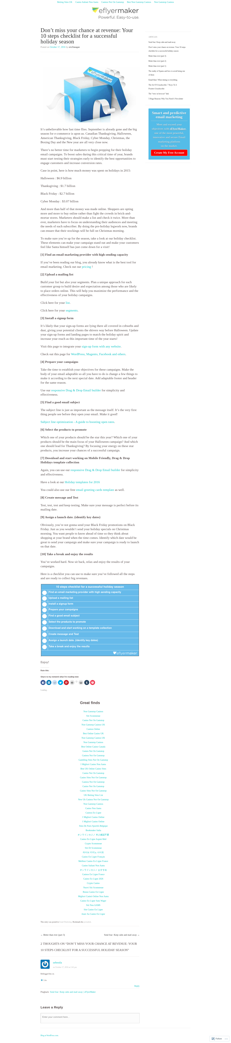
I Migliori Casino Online (93, 817)
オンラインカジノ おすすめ (93, 870)
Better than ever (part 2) (157, 61)
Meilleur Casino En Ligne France (93, 861)
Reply (137, 986)
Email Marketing (65, 922)
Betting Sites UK (64, 2)
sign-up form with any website (101, 346)
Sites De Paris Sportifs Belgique (93, 826)
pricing (86, 266)
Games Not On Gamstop (93, 751)
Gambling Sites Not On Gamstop (93, 760)
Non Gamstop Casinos (164, 2)
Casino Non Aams (93, 808)
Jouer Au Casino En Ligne (93, 914)
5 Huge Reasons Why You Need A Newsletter (165, 99)
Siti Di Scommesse (93, 848)
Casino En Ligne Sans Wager (93, 901)
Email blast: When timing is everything (162, 80)
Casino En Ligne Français (93, 857)
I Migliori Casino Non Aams (93, 764)
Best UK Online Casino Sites (93, 769)
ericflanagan (74, 47)
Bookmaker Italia (93, 830)
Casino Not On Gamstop (93, 720)
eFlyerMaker (178, 128)
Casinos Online (93, 729)
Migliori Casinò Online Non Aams (93, 896)
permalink (87, 922)
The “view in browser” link (158, 94)
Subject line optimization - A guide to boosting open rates (77, 422)
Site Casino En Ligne (93, 909)
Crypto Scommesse (93, 843)
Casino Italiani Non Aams (86, 2)
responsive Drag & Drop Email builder (76, 390)
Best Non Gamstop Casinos (139, 2)
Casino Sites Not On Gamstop (93, 777)
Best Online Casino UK (93, 733)
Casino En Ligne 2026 (93, 879)
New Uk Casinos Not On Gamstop (93, 799)
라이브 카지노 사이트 (93, 852)
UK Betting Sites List (93, 795)
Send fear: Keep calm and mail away (122, 935)
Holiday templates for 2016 (82, 482)
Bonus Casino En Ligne (93, 892)
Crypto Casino (93, 883)
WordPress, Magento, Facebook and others (98, 354)
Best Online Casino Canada (93, 747)
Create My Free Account (169, 152)
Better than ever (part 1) (157, 66)
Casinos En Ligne (93, 813)
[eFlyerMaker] (115, 13)
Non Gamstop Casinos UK (93, 725)
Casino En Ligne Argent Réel (93, 839)
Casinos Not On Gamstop (112, 2)
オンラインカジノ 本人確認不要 (93, 835)
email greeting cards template (95, 489)
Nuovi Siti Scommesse (93, 887)
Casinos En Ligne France (93, 874)
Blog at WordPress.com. (50, 1035)
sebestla (57, 962)
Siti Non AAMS (93, 905)
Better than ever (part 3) (53, 935)
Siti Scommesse (93, 716)
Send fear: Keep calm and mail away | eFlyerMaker (73, 992)
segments (72, 310)
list (68, 302)
